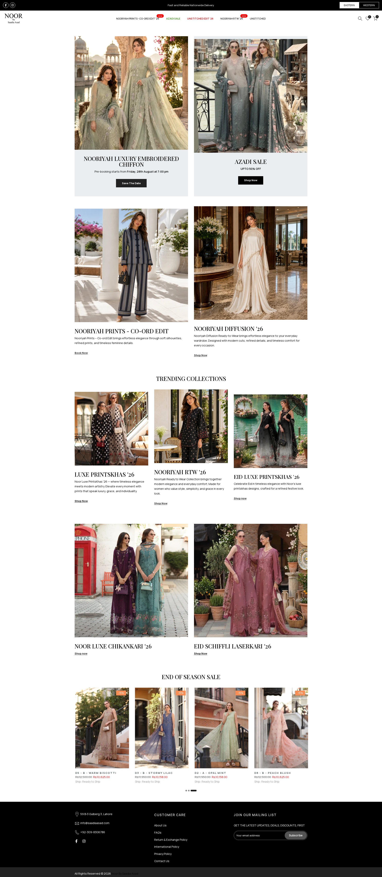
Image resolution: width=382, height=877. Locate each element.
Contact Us (161, 861)
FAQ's (157, 832)
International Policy (166, 847)
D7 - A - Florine (180, 773)
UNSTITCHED (258, 18)
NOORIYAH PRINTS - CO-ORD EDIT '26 (139, 18)
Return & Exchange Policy (170, 840)
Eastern (349, 5)
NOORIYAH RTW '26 (233, 18)
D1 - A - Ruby (118, 773)
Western (369, 5)
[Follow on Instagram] (12, 5)
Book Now (81, 353)
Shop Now (250, 180)
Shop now (240, 498)
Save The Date (131, 183)
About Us (160, 825)
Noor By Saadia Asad (124, 873)
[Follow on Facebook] (6, 5)
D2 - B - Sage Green (303, 773)
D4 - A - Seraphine (243, 773)
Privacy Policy (163, 854)
